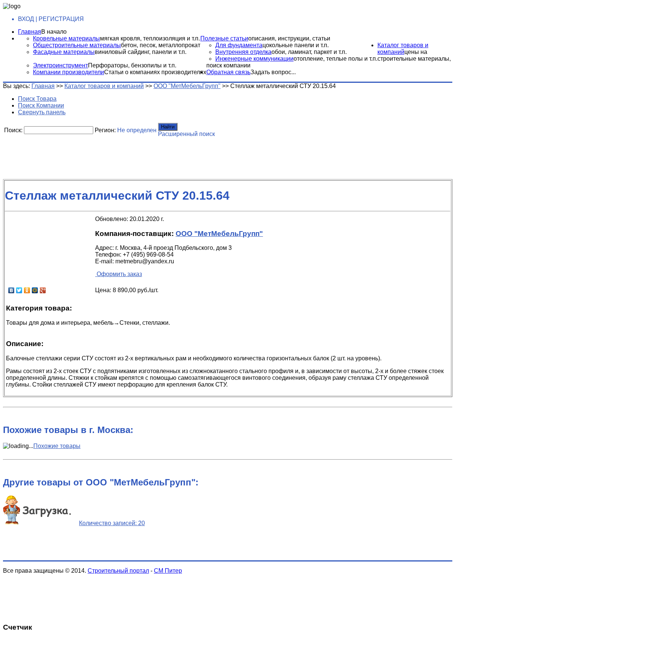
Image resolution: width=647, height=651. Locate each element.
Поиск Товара (37, 99)
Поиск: (13, 130)
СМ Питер (168, 570)
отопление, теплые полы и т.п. (335, 58)
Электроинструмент (60, 65)
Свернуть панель (42, 112)
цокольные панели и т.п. (295, 45)
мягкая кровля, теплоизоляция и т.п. (150, 38)
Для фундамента (238, 45)
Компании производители (68, 72)
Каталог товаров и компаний (402, 48)
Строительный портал (118, 570)
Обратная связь (228, 72)
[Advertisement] (184, 155)
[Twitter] (19, 290)
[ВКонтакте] (11, 290)
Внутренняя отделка (243, 52)
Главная (29, 31)
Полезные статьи (224, 38)
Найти (167, 127)
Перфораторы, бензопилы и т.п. (132, 65)
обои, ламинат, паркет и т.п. (309, 52)
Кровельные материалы (66, 38)
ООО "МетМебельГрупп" (187, 86)
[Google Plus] (43, 290)
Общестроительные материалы (77, 45)
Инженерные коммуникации (254, 58)
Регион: (105, 130)
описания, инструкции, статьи (289, 38)
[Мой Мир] (35, 290)
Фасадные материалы (64, 52)
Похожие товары (57, 446)
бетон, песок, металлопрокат (160, 45)
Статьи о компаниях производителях (155, 72)
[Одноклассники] (27, 290)
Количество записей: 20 (112, 523)
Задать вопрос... (273, 72)
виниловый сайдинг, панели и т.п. (140, 52)
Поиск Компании (41, 105)
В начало (54, 31)
